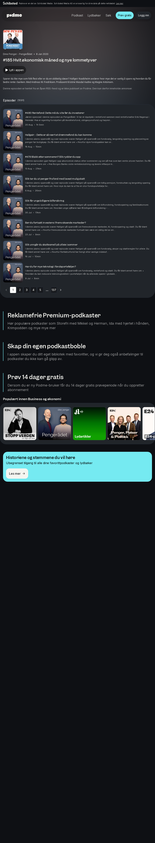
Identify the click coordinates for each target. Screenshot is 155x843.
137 (54, 289)
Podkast (77, 15)
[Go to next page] (61, 290)
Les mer (119, 3)
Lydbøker (94, 15)
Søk (108, 15)
